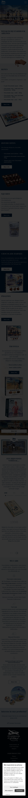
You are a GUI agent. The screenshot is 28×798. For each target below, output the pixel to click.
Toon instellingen (14, 787)
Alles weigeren (9, 790)
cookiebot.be (7, 794)
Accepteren (19, 790)
